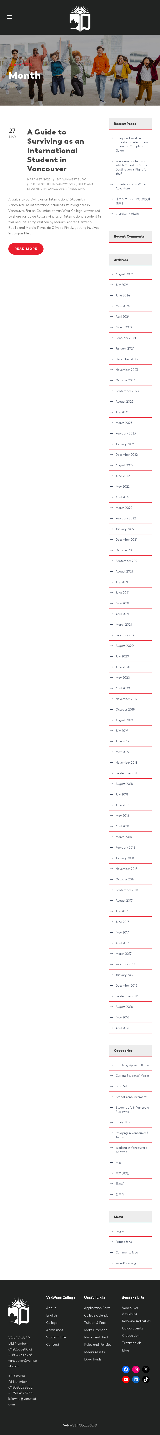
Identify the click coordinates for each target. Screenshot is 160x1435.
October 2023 (125, 380)
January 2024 (125, 348)
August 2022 (124, 465)
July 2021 (122, 582)
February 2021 (125, 635)
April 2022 (123, 497)
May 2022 (123, 486)
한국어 (120, 1194)
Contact (52, 1344)
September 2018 (127, 773)
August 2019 (124, 720)
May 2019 (122, 752)
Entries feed (124, 1242)
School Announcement (131, 1097)
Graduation (131, 1335)
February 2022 (126, 518)
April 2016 (122, 1028)
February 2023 (126, 433)
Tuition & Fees (95, 1322)
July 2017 (122, 911)
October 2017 (125, 879)
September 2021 (127, 561)
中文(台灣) (122, 1173)
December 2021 (126, 539)
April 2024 (123, 317)
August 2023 (124, 401)
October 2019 (125, 709)
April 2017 (122, 943)
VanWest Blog (74, 179)
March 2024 (124, 327)
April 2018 (122, 826)
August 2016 (124, 1007)
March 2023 (124, 423)
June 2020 (123, 667)
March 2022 (124, 508)
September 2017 (127, 890)
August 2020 (125, 646)
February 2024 (126, 338)
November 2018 (127, 762)
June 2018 (122, 805)
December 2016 (126, 985)
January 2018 (125, 858)
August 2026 (124, 274)
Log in (120, 1231)
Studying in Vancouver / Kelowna (56, 188)
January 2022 (125, 529)
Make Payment (95, 1330)
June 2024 (123, 295)
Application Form (97, 1308)
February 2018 (125, 847)
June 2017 (122, 922)
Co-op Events (132, 1328)
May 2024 (123, 306)
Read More (26, 249)
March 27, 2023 (39, 179)
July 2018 (122, 794)
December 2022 (127, 455)
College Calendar (97, 1315)
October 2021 (125, 550)
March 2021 (124, 624)
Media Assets (94, 1352)
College (52, 1322)
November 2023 (127, 370)
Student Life (56, 1337)
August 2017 (124, 900)
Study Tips (123, 1122)
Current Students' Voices (133, 1076)
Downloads (92, 1359)
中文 (118, 1162)
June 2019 (122, 741)
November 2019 (127, 699)
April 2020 (123, 688)
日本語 (120, 1184)
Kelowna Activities (136, 1321)
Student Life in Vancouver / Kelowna (62, 184)
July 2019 (122, 731)
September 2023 (127, 391)
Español (121, 1086)
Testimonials (131, 1343)
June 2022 (123, 476)
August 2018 (124, 784)
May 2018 (122, 816)
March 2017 (123, 954)
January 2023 (125, 444)
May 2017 (122, 932)
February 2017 (125, 964)
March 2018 (124, 837)
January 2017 (125, 975)
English (51, 1315)
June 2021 (122, 593)
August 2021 (124, 571)
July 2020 (122, 656)
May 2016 (122, 1017)
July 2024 (122, 285)
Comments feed (127, 1252)
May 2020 (123, 678)
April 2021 (122, 614)
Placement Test (96, 1337)
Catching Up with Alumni (133, 1065)
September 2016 (127, 996)
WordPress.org (126, 1263)
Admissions (54, 1330)
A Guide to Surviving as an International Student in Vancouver (55, 150)
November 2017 (126, 869)
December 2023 (127, 359)
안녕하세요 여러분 (128, 214)
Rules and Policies (97, 1344)
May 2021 (122, 603)
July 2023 (122, 412)
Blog (125, 1350)
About (51, 1308)
